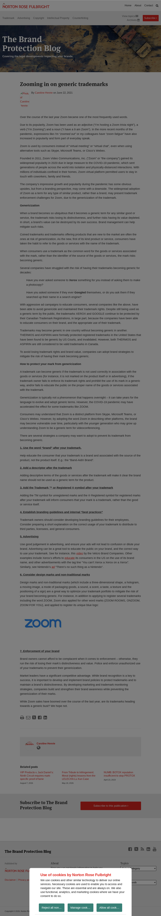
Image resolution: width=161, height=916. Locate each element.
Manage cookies (80, 907)
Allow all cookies (109, 907)
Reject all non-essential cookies (53, 907)
